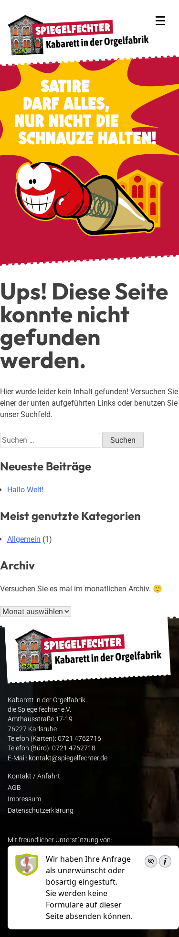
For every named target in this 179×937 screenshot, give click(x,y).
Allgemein (24, 539)
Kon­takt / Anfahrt (34, 776)
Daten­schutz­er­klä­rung (41, 810)
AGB (14, 787)
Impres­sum (24, 799)
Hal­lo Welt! (25, 489)
